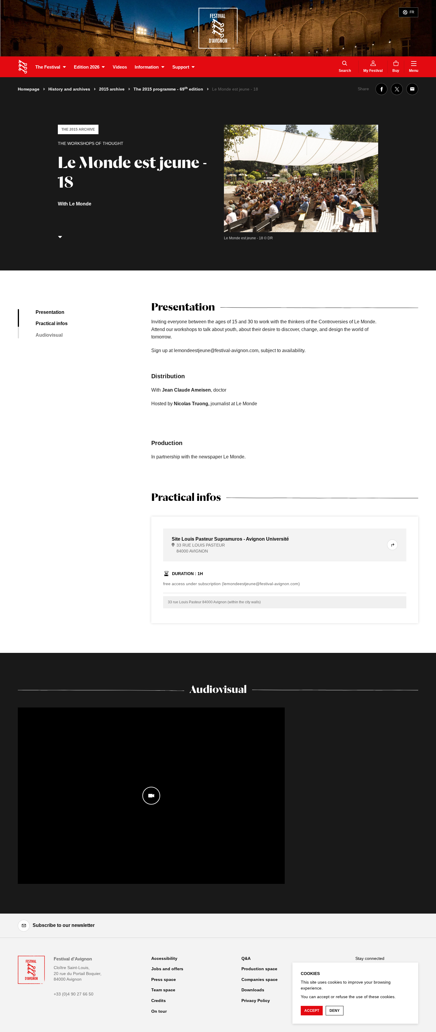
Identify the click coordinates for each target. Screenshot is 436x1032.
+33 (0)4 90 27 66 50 (73, 994)
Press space (163, 979)
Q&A (246, 958)
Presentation (50, 312)
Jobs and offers (167, 968)
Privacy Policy (255, 1000)
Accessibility (164, 958)
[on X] (397, 89)
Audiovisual (49, 335)
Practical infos (52, 323)
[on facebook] (381, 89)
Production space (259, 968)
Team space (163, 989)
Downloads (252, 989)
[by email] (412, 89)
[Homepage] (23, 66)
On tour (159, 1011)
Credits (158, 1000)
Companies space (259, 979)
